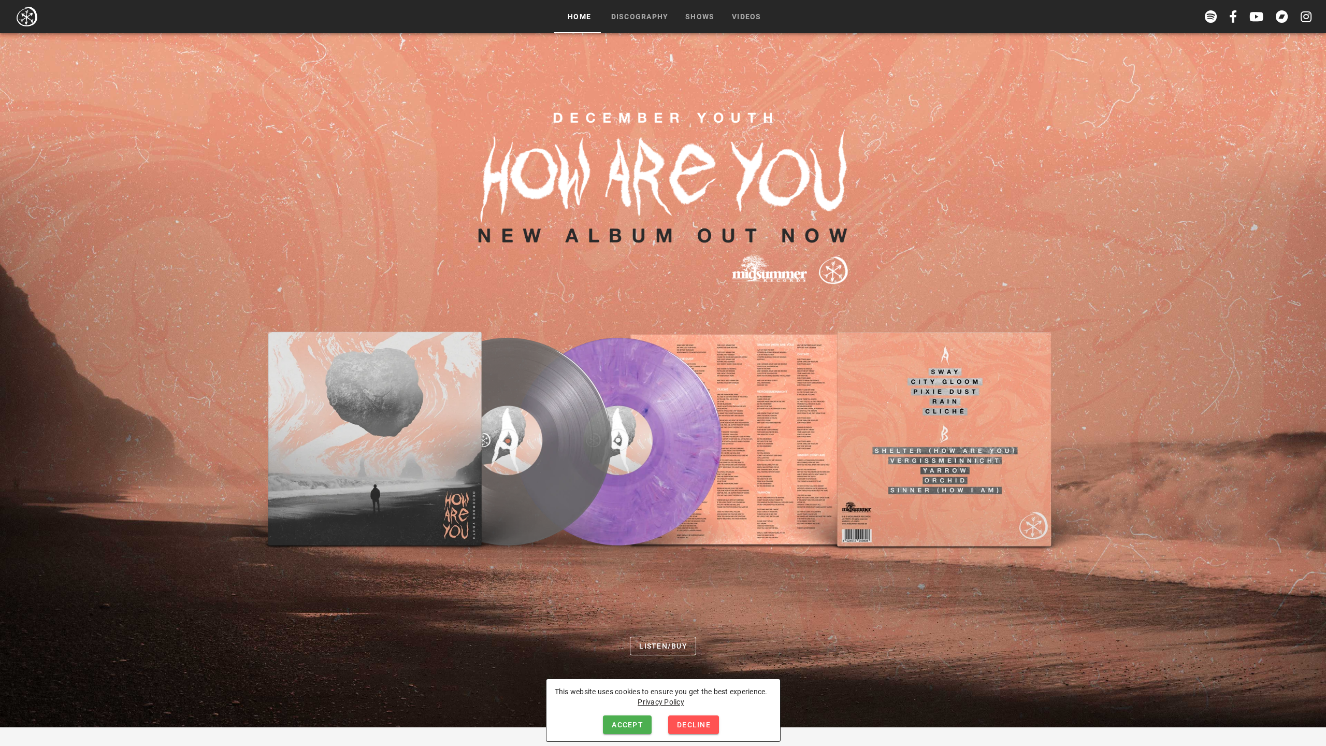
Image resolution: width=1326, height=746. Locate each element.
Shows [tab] (699, 16)
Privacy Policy (661, 702)
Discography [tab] (640, 16)
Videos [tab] (746, 16)
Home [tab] (579, 16)
